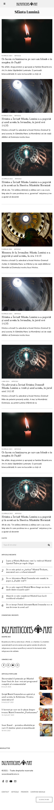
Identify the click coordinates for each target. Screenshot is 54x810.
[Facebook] (4, 665)
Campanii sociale (38, 792)
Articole (17, 55)
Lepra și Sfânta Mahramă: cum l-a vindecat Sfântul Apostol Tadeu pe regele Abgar (28, 562)
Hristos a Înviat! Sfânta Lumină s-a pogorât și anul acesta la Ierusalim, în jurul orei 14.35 (26, 122)
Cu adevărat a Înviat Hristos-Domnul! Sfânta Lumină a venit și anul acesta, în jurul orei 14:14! (27, 388)
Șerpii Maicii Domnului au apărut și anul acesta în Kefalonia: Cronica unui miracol (18, 697)
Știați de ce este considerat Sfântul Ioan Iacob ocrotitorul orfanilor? (26, 597)
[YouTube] (13, 665)
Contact (5, 792)
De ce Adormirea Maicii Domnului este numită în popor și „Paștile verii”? (27, 579)
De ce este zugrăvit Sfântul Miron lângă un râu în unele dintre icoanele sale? (28, 588)
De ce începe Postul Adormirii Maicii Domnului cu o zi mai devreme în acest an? (29, 606)
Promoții (24, 792)
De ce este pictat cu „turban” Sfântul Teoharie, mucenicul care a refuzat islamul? (27, 571)
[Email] (17, 665)
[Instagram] (8, 665)
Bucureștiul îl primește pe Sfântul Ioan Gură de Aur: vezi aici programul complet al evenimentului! (19, 681)
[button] (49, 545)
